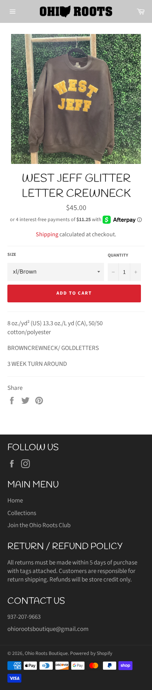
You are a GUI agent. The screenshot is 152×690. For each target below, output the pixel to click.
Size (11, 255)
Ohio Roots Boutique (46, 653)
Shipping (47, 234)
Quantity (118, 255)
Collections (21, 513)
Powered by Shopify (91, 653)
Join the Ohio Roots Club (38, 525)
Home (15, 500)
